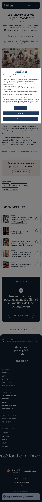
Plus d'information (27, 102)
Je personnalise (20, 107)
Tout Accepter (21, 113)
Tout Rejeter (20, 118)
